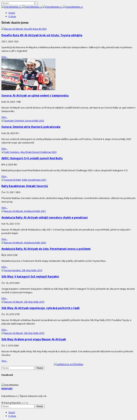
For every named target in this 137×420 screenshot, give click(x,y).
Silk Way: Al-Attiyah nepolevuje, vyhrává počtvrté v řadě (40, 308)
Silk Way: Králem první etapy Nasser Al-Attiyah (33, 339)
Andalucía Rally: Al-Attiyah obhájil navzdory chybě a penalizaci (44, 217)
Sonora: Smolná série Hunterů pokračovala (30, 127)
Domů (12, 12)
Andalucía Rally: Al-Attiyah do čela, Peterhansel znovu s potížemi (46, 249)
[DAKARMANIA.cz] (11, 7)
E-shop (12, 16)
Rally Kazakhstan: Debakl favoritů (24, 186)
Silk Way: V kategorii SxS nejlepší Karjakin (30, 276)
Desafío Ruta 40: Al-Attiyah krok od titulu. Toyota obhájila (41, 35)
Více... (4, 56)
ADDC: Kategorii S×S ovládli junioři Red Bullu (32, 158)
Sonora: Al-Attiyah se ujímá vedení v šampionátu (35, 95)
